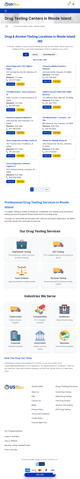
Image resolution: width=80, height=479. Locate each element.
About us (35, 392)
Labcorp (35, 54)
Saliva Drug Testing (64, 396)
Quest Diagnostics (49, 54)
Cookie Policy (37, 418)
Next (47, 189)
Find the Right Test (39, 423)
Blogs (34, 405)
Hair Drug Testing (63, 401)
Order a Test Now (12, 436)
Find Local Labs (11, 450)
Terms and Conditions (41, 414)
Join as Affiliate (11, 441)
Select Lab (11, 84)
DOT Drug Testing (63, 409)
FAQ (33, 396)
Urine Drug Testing (63, 392)
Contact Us (36, 401)
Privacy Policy (37, 409)
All (26, 54)
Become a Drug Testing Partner (18, 445)
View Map (20, 84)
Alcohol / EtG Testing (64, 405)
